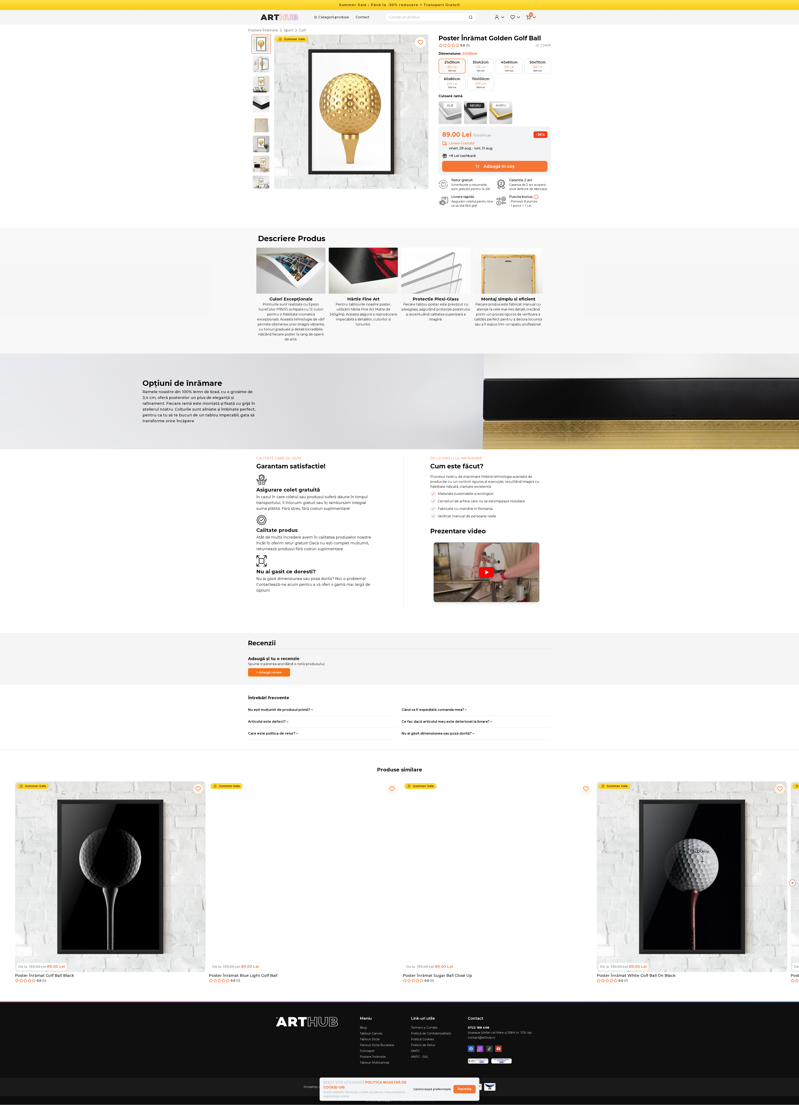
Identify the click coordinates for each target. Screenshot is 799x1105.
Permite (464, 1089)
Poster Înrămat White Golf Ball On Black (636, 975)
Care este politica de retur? (271, 733)
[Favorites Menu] (516, 17)
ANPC (415, 1051)
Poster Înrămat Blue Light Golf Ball (243, 975)
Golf (302, 30)
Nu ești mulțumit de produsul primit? (279, 710)
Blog (363, 1027)
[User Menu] (500, 17)
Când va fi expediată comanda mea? (433, 710)
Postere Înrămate (263, 30)
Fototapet (367, 1051)
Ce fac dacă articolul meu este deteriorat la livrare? (446, 722)
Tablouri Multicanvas (374, 1062)
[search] (472, 17)
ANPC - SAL (419, 1057)
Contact (362, 17)
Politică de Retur (423, 1045)
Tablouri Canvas (371, 1033)
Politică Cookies (422, 1039)
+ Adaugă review (269, 672)
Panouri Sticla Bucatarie (377, 1045)
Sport (288, 30)
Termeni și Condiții (424, 1027)
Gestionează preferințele (432, 1089)
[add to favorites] (420, 42)
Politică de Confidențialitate (431, 1033)
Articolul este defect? (267, 722)
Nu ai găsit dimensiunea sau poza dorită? (437, 733)
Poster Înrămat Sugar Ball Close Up (437, 975)
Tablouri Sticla (370, 1039)
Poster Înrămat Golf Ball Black (44, 975)
